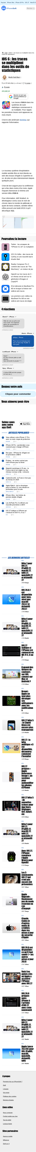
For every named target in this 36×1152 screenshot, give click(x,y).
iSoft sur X (6, 1143)
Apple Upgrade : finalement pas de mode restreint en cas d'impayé (28, 901)
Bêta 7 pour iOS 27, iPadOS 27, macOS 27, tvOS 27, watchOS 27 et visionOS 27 (27, 571)
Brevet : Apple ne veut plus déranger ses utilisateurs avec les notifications (27, 701)
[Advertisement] (18, 30)
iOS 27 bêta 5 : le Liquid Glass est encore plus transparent (28, 725)
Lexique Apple (7, 1124)
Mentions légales (8, 1100)
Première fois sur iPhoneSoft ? (12, 1081)
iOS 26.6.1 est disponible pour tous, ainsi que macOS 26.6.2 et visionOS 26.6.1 (27, 599)
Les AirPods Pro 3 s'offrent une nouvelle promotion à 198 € (17, 504)
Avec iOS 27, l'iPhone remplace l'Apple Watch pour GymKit (27, 857)
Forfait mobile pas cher (10, 1116)
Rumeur (6, 91)
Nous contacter (8, 1112)
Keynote (3, 2)
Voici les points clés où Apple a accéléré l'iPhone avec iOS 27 (27, 978)
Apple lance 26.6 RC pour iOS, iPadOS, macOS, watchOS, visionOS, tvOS (28, 1053)
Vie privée (6, 1092)
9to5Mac (23, 120)
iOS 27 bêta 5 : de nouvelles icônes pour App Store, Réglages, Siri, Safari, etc (28, 805)
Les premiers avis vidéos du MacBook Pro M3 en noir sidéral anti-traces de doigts (21, 298)
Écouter (7, 87)
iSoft (4, 1085)
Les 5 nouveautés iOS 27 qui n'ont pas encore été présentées (27, 878)
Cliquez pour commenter (18, 394)
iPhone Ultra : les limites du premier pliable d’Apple (15, 496)
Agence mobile (7, 1136)
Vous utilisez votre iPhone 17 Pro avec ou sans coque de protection (18, 438)
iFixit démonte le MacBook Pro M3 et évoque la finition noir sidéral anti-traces (22, 288)
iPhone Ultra (10, 2)
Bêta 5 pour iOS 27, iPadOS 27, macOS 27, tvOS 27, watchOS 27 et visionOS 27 (27, 832)
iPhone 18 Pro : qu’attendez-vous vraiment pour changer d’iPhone (18, 446)
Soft (11, 8)
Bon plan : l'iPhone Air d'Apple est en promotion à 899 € (18, 454)
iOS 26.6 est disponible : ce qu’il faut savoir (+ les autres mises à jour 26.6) (28, 954)
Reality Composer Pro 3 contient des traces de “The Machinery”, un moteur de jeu (22, 266)
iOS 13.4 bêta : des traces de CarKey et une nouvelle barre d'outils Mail (22, 256)
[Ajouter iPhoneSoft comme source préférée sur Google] (18, 96)
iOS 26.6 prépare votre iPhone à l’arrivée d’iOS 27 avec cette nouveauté (27, 1001)
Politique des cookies (9, 1096)
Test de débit (7, 1120)
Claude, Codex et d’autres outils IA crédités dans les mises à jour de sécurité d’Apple (28, 928)
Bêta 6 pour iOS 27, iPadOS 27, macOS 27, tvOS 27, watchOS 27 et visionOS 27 (27, 627)
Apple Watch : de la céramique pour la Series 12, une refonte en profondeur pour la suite (17, 487)
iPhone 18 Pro (20, 2)
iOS (6, 53)
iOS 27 (27, 2)
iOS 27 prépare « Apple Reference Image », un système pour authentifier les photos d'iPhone (27, 777)
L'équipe (5, 1089)
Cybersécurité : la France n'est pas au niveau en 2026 (18, 479)
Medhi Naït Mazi (14, 77)
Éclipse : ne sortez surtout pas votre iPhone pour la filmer (17, 461)
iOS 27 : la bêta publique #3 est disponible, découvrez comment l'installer (28, 748)
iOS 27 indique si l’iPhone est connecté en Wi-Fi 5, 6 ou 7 (16, 512)
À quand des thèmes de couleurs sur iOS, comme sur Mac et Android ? (27, 674)
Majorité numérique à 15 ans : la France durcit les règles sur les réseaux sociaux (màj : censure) (17, 470)
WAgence (6, 1140)
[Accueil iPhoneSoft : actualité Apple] (2, 53)
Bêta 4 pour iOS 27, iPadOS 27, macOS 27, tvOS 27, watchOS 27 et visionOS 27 (27, 1028)
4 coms (27, 83)
